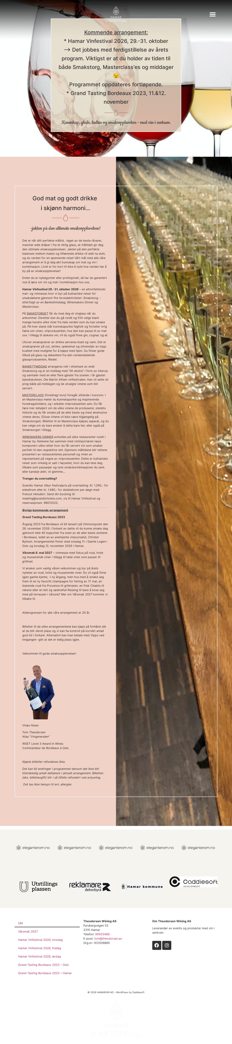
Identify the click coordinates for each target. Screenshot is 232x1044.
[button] (213, 14)
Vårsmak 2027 (28, 931)
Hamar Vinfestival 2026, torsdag (40, 940)
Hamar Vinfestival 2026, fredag (39, 948)
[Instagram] (166, 945)
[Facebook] (156, 945)
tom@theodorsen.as (108, 938)
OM (20, 923)
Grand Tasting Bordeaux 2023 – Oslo (43, 965)
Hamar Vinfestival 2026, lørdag (39, 956)
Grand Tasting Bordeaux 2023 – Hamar (45, 973)
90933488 (102, 934)
